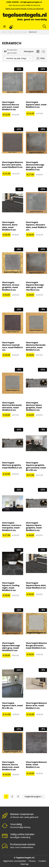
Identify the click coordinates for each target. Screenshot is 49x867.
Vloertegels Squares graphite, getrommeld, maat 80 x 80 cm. (36, 466)
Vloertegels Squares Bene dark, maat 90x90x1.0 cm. (36, 585)
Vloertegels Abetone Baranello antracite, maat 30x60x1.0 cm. (12, 406)
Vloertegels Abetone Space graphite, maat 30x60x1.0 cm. (34, 406)
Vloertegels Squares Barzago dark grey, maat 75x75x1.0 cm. (35, 286)
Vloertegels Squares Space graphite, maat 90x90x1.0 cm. (34, 527)
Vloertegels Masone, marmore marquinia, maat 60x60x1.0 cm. (11, 527)
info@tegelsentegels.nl (31, 2)
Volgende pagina (32, 796)
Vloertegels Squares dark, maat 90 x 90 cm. (12, 705)
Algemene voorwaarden (14, 861)
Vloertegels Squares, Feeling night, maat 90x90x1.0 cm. (10, 587)
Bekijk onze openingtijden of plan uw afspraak (25, 8)
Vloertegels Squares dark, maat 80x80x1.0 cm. (36, 104)
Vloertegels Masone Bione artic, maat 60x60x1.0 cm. (36, 705)
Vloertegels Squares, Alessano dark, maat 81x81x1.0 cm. (36, 226)
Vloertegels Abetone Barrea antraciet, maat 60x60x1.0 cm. (10, 106)
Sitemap (25, 864)
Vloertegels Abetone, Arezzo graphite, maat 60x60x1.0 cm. (10, 286)
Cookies (42, 861)
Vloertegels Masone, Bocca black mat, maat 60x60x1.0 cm (10, 766)
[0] (11, 26)
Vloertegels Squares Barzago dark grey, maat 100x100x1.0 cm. (11, 647)
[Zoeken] (44, 26)
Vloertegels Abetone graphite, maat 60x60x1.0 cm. (12, 465)
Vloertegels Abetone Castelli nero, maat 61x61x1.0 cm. (12, 346)
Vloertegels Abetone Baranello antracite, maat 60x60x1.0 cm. (36, 346)
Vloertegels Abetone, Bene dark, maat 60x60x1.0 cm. (10, 226)
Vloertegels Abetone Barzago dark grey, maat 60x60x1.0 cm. (35, 166)
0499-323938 (12, 2)
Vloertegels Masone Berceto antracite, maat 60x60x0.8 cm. (12, 165)
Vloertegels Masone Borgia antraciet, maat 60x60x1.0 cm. (36, 645)
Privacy (32, 861)
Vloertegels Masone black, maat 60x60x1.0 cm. (36, 764)
